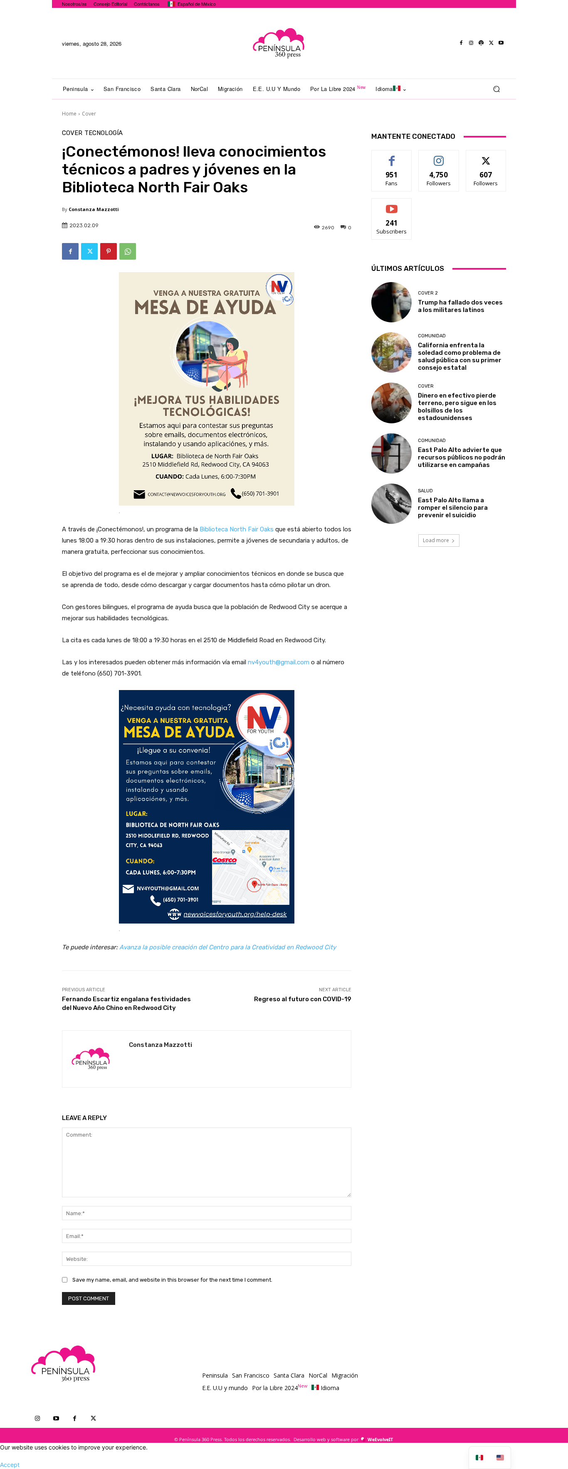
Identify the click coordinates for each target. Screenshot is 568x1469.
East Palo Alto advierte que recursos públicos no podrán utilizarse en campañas (461, 457)
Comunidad (432, 336)
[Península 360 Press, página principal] (278, 43)
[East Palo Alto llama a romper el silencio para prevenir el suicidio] (391, 504)
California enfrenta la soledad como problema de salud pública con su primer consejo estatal (459, 356)
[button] (496, 89)
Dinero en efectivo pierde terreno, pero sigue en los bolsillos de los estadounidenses (457, 407)
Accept (10, 1464)
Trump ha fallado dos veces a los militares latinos (460, 306)
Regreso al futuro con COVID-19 (302, 999)
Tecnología (103, 133)
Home (69, 113)
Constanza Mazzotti (94, 209)
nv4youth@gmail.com (278, 662)
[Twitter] (491, 43)
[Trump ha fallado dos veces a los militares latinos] (391, 302)
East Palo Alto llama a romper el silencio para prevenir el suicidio (453, 507)
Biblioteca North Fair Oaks (237, 529)
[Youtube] (501, 43)
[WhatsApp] (127, 251)
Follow (439, 156)
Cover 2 (428, 293)
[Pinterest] (108, 251)
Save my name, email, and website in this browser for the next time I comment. (172, 1280)
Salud (425, 491)
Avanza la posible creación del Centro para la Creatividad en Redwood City (227, 947)
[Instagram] (471, 43)
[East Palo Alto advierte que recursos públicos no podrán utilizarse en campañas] (391, 453)
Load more (436, 540)
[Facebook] (461, 43)
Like (392, 156)
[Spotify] (481, 43)
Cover (89, 113)
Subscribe (392, 204)
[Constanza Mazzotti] (96, 1059)
